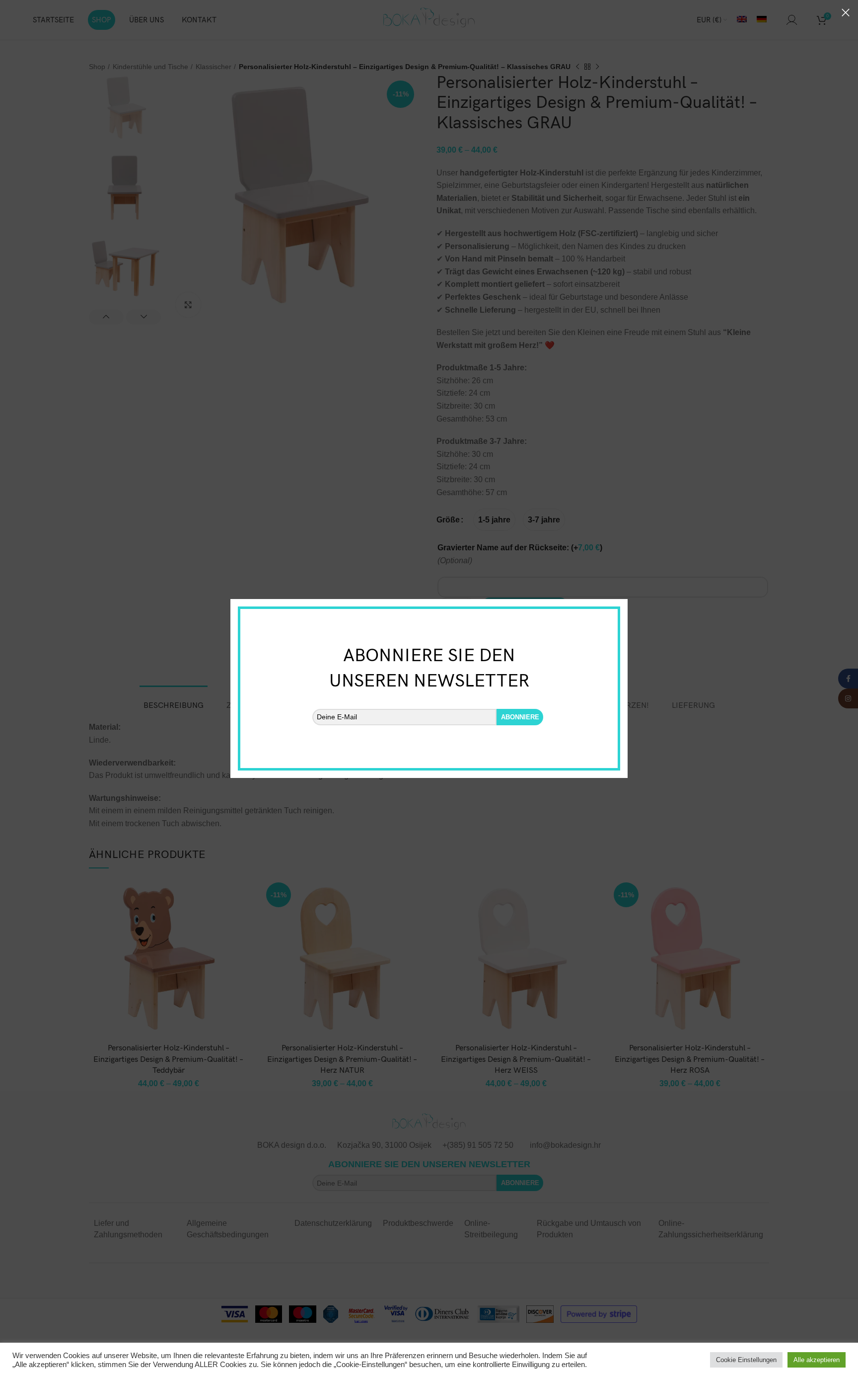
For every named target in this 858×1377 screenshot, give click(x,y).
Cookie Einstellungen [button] (746, 1360)
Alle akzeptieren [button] (816, 1360)
